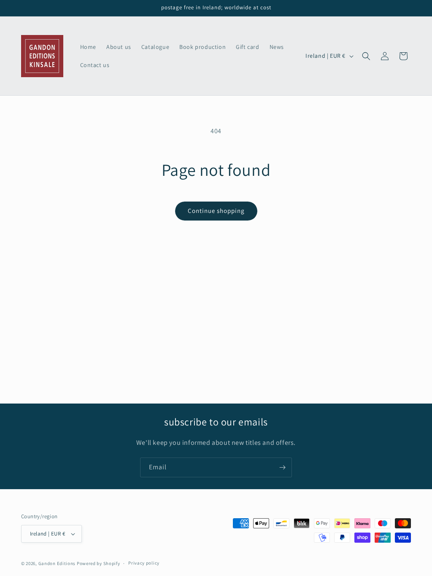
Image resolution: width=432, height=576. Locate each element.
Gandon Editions (57, 563)
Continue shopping (216, 211)
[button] (366, 56)
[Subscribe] (282, 467)
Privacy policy (143, 563)
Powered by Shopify (98, 563)
